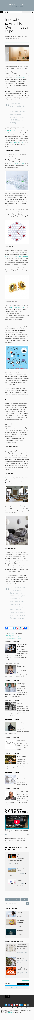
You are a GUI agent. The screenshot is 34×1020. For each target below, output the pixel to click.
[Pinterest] (17, 628)
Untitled (19, 880)
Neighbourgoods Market (16, 142)
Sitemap (18, 1000)
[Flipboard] (23, 628)
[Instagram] (14, 1005)
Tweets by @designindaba (12, 987)
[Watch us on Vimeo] (20, 1005)
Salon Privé (8, 477)
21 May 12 (11, 633)
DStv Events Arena (12, 131)
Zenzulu (19, 703)
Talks (6, 835)
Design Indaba (10, 1012)
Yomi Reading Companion (20, 921)
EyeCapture (20, 912)
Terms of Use (14, 1002)
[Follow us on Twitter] (9, 899)
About (13, 996)
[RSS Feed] (25, 1005)
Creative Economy (10, 635)
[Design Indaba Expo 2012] (17, 61)
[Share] (25, 628)
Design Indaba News (10, 637)
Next (25, 54)
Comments (20, 638)
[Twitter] (14, 628)
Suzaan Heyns (21, 723)
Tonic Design (21, 684)
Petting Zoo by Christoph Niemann (22, 968)
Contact (19, 996)
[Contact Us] (28, 1005)
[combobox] (26, 12)
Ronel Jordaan (21, 740)
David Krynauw (21, 756)
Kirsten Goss (21, 666)
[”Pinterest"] (24, 899)
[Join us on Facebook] (16, 899)
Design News (21, 873)
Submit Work (21, 998)
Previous (8, 54)
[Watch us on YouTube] (17, 1005)
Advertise (13, 998)
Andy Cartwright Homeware (22, 645)
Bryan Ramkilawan (22, 792)
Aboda (19, 776)
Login (12, 1000)
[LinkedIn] (20, 628)
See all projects (25, 980)
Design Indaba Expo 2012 (11, 638)
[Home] (17, 4)
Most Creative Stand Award (17, 307)
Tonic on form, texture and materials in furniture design (16, 831)
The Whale (20, 930)
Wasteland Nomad (20, 870)
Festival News (18, 637)
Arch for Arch (20, 958)
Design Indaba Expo (20, 78)
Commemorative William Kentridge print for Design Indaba (22, 947)
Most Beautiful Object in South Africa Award (16, 256)
